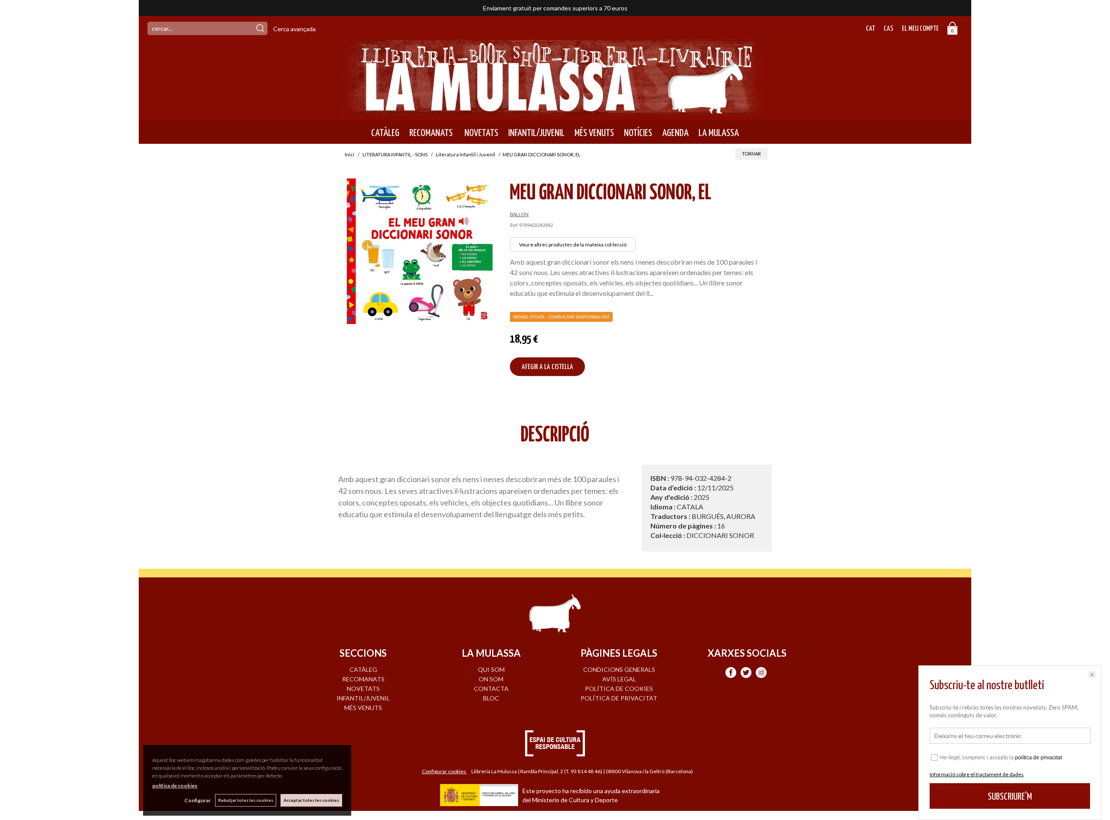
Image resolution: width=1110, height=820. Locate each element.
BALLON (519, 214)
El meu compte (920, 28)
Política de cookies (619, 688)
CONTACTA (491, 688)
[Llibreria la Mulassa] (555, 109)
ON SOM (491, 679)
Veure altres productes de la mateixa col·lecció (573, 244)
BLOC (491, 698)
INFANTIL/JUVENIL (536, 133)
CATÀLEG (385, 133)
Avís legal (619, 679)
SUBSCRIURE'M (1010, 797)
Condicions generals (619, 669)
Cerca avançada (294, 28)
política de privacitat (1038, 758)
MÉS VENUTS (594, 133)
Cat (870, 28)
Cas (888, 28)
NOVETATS (480, 133)
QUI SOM (491, 669)
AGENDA (675, 133)
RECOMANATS (431, 133)
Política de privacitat (619, 698)
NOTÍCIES (638, 133)
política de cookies (174, 785)
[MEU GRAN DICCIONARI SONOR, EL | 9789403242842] (420, 251)
